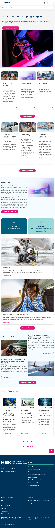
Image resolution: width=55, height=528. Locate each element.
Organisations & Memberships (36, 474)
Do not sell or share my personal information (30, 519)
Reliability (4, 503)
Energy (30, 503)
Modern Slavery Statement (8, 517)
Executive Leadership (34, 469)
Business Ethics (32, 477)
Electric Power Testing (7, 497)
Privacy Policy (34, 517)
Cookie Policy (26, 517)
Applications (4, 491)
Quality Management (34, 482)
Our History (31, 466)
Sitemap (42, 517)
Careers (30, 471)
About (30, 462)
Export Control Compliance (35, 479)
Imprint (19, 517)
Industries (31, 491)
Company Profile (11, 519)
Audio (30, 495)
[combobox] (27, 7)
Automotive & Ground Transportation (38, 500)
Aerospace (31, 497)
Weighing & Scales (6, 513)
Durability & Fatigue (6, 505)
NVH (2, 500)
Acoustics (4, 495)
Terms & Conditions (33, 485)
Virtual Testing (5, 511)
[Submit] (3, 7)
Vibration (3, 508)
